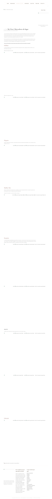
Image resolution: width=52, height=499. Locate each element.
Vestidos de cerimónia (18, 492)
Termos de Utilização (29, 497)
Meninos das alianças (21, 483)
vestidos (24, 491)
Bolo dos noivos (22, 476)
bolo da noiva (18, 476)
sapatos (24, 488)
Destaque (28, 477)
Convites (28, 476)
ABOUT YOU (17, 473)
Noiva (27, 483)
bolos (24, 476)
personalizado (17, 487)
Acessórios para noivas (21, 473)
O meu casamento (29, 484)
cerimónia (19, 478)
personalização (17, 488)
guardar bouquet (18, 482)
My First (11, 30)
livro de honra (17, 483)
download (18, 481)
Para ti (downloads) (29, 486)
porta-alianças (21, 488)
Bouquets (28, 474)
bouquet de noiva (18, 477)
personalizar (20, 487)
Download (28, 478)
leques (23, 482)
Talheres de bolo (17, 491)
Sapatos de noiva (29, 487)
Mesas (18, 463)
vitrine (21, 492)
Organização (20, 486)
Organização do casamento (31, 485)
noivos (18, 486)
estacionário (8, 463)
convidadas (22, 478)
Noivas (16, 486)
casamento (17, 478)
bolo (16, 476)
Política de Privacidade (37, 497)
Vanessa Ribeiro (15, 30)
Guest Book (21, 482)
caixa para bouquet (22, 477)
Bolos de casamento (30, 473)
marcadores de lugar (13, 463)
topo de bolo (21, 491)
